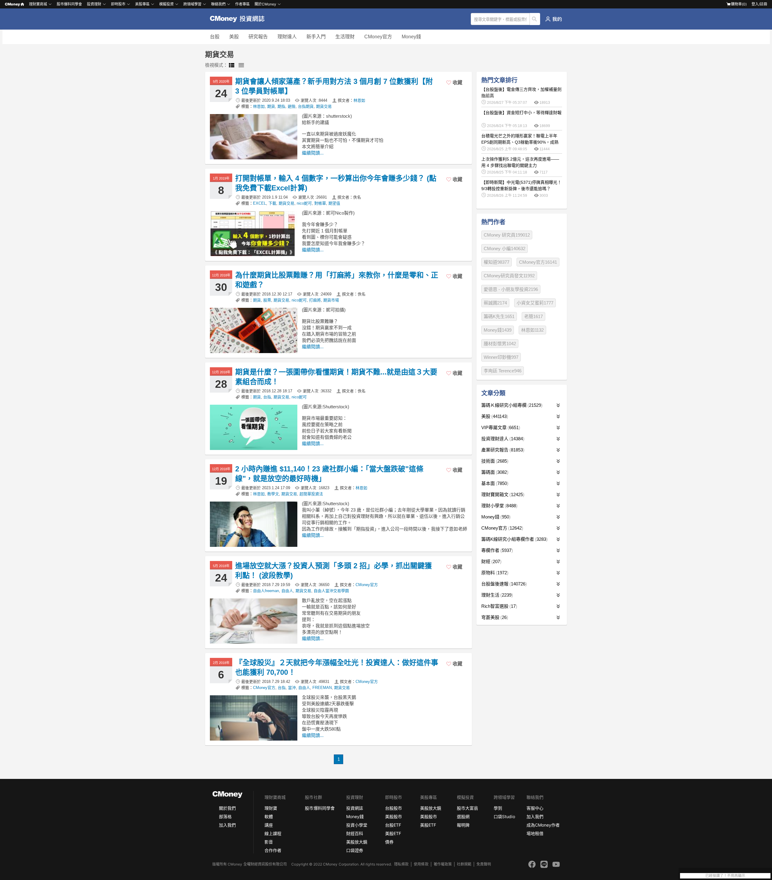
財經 (490, 561)
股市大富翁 (467, 808)
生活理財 (345, 36)
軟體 (268, 816)
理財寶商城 (38, 4)
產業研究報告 (502, 449)
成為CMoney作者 (543, 824)
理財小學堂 (498, 505)
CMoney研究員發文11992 (509, 275)
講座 (268, 824)
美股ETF (393, 833)
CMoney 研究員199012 (507, 235)
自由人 (287, 590)
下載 (272, 203)
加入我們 (227, 824)
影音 (268, 841)
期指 (281, 106)
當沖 (292, 687)
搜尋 (535, 19)
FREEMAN (322, 687)
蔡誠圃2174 (495, 302)
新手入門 (316, 36)
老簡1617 (533, 316)
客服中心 (535, 808)
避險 (292, 106)
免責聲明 (483, 864)
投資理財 (94, 4)
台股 (215, 36)
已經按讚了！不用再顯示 (725, 876)
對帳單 (320, 203)
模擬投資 (166, 4)
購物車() (739, 4)
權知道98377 (496, 262)
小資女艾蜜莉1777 (535, 302)
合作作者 (272, 850)
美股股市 (393, 816)
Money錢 (411, 36)
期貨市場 (331, 300)
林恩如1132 (532, 330)
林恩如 (359, 100)
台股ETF (393, 824)
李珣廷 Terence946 (502, 370)
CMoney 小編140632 (504, 248)
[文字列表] (241, 65)
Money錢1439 (497, 330)
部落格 (225, 816)
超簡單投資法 (311, 494)
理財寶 (270, 808)
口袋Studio (504, 816)
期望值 (334, 203)
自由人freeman (266, 590)
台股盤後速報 (503, 583)
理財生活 (496, 595)
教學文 (273, 494)
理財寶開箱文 (502, 494)
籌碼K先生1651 (499, 316)
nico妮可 (304, 203)
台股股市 (393, 808)
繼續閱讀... (313, 152)
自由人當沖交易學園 (331, 590)
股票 (267, 300)
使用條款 (421, 864)
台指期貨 (306, 106)
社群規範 (464, 864)
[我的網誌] (553, 19)
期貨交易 (324, 106)
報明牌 (463, 824)
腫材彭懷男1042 (500, 343)
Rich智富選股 (498, 606)
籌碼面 (494, 472)
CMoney (12, 4)
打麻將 (315, 300)
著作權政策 (443, 864)
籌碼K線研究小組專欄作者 (513, 539)
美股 (234, 36)
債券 (389, 841)
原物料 (494, 572)
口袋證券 (354, 850)
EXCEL (259, 203)
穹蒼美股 (494, 617)
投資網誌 (354, 808)
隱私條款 (401, 864)
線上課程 (272, 833)
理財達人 (287, 36)
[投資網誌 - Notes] (240, 19)
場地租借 (535, 833)
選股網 (463, 816)
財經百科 (354, 833)
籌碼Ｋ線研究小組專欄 (511, 405)
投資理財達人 (502, 438)
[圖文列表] (231, 65)
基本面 (494, 483)
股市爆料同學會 (69, 4)
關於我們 (227, 808)
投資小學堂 (356, 824)
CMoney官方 (378, 36)
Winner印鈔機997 (501, 357)
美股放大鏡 (356, 841)
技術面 (494, 461)
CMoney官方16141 (538, 262)
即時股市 (118, 4)
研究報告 (258, 36)
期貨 (271, 106)
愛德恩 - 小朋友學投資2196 (511, 289)
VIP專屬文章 (500, 427)
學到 (498, 808)
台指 (267, 397)
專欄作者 (496, 550)
